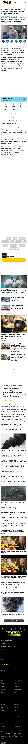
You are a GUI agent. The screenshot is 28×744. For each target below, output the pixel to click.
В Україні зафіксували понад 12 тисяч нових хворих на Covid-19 (17, 299)
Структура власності (5, 652)
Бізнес (15, 713)
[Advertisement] (14, 84)
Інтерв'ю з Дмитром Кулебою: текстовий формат (13, 551)
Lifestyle (3, 726)
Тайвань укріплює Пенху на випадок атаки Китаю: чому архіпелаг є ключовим (13, 482)
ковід (12, 241)
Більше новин (14, 620)
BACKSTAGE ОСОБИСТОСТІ (19, 695)
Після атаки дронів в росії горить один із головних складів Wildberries (14, 395)
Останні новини (7, 400)
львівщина (22, 238)
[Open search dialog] (20, 2)
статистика (18, 241)
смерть (5, 245)
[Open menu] (25, 2)
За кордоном (4, 713)
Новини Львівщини (5, 720)
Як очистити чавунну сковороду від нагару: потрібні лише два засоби (13, 336)
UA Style (3, 692)
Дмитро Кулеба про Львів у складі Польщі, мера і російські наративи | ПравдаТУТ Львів (13, 577)
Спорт (15, 723)
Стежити (14, 260)
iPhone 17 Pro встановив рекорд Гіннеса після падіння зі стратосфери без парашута (14, 477)
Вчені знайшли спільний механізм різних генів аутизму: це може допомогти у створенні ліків (13, 471)
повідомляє (13, 52)
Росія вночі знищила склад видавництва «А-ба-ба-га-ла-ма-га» (13, 593)
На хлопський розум (18, 680)
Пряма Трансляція (5, 656)
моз (25, 241)
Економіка (3, 710)
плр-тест (22, 245)
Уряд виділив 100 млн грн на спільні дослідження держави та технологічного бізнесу (13, 531)
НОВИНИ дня (4, 670)
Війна (2, 707)
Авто (15, 720)
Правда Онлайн (17, 689)
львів (15, 238)
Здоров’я (4, 6)
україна (8, 238)
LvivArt (15, 670)
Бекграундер (17, 673)
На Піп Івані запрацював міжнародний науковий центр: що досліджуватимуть (12, 465)
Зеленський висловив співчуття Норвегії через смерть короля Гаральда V (13, 583)
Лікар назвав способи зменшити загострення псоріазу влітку (10, 588)
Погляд (15, 710)
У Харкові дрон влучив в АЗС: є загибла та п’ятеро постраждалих (13, 451)
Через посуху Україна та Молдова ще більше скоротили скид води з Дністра (12, 405)
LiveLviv (2, 699)
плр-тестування (14, 248)
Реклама (3, 643)
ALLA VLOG (16, 699)
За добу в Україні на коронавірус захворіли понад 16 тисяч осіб (18, 307)
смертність (13, 245)
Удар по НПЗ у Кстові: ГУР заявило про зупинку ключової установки (12, 503)
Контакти (5, 664)
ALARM (2, 683)
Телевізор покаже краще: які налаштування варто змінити (10, 508)
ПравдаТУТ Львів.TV (18, 726)
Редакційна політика (5, 649)
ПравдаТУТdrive (4, 695)
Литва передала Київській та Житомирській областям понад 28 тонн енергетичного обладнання (14, 519)
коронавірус (5, 241)
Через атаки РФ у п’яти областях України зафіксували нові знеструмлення (14, 391)
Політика (3, 704)
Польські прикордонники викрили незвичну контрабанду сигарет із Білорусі (13, 420)
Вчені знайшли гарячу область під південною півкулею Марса (11, 430)
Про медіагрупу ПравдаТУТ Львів (8, 646)
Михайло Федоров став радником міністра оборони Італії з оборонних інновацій (13, 410)
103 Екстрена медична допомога (6, 679)
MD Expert (3, 673)
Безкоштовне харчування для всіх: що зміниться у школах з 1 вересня (12, 455)
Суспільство (17, 707)
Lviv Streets (16, 677)
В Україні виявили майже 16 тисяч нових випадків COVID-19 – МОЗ (13, 291)
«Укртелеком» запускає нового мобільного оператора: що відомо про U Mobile (13, 425)
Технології (16, 716)
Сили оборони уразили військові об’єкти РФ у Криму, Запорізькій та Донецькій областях (13, 614)
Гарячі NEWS (17, 683)
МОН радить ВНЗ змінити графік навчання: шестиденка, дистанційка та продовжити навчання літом (18, 346)
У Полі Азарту (17, 692)
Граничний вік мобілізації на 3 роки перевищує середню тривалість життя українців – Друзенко (18, 357)
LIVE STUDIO (3, 686)
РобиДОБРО (17, 686)
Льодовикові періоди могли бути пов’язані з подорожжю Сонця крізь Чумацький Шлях (14, 460)
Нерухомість (3, 723)
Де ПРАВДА (3, 689)
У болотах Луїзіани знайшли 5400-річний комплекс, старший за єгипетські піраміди (13, 415)
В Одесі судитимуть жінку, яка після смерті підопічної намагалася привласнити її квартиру (13, 525)
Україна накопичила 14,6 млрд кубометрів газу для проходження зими (14, 513)
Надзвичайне (4, 716)
